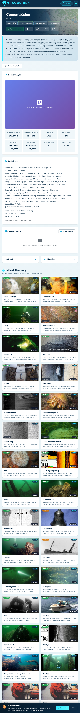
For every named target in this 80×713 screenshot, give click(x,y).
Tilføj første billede (13, 66)
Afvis (74, 708)
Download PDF (43, 29)
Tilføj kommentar (68, 231)
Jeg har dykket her (16, 29)
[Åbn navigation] (76, 3)
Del (55, 29)
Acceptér (63, 708)
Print (30, 29)
